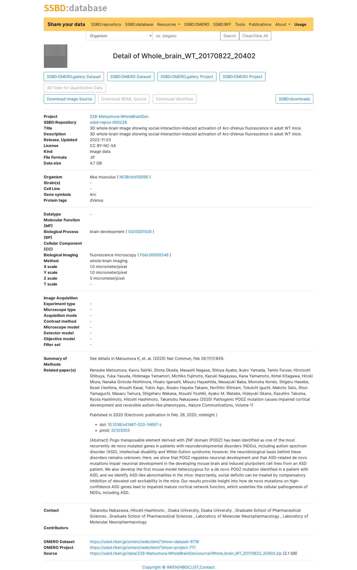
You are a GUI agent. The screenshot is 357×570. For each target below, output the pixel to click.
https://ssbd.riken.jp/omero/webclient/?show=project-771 (143, 547)
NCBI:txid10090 (133, 176)
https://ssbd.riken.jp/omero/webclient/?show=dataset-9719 (144, 541)
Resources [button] (167, 24)
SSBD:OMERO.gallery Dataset (74, 76)
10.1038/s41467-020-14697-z (135, 424)
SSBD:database (139, 24)
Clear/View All (255, 35)
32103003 (120, 430)
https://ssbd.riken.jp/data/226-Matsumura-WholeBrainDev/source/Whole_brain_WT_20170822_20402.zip (186, 553)
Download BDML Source (124, 98)
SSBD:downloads (294, 98)
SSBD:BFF (222, 24)
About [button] (281, 24)
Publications (260, 24)
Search (229, 35)
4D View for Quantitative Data (74, 87)
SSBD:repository (106, 24)
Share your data (66, 24)
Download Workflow (174, 98)
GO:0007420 (140, 231)
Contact (207, 567)
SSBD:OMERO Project (242, 76)
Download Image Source (69, 98)
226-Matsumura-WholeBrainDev (119, 116)
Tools (240, 24)
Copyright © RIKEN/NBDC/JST (170, 567)
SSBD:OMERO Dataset (130, 76)
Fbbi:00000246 (154, 254)
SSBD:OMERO (196, 24)
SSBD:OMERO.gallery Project (187, 76)
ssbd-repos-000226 (108, 122)
